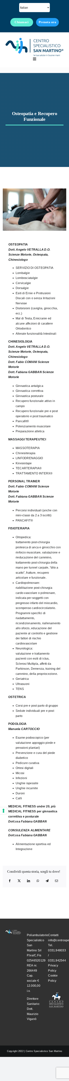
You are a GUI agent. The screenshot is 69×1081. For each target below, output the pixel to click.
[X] (19, 881)
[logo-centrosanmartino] (34, 39)
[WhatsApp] (38, 881)
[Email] (56, 881)
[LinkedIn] (28, 881)
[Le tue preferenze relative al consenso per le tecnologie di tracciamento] (3, 810)
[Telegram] (47, 881)
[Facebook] (9, 881)
